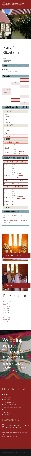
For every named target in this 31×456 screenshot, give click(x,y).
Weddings (7, 399)
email (5, 360)
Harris (5, 306)
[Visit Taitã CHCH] (15, 260)
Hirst (4, 312)
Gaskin (5, 319)
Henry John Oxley (18, 181)
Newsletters (8, 397)
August (5, 317)
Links (5, 409)
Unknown (6, 301)
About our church (9, 402)
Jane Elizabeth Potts (12, 142)
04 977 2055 (17, 367)
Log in (27, 452)
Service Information (10, 404)
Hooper (5, 310)
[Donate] (15, 290)
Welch (5, 308)
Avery (5, 315)
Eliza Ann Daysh (17, 184)
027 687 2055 (10, 371)
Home (6, 394)
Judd (4, 321)
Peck (4, 304)
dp (24, 452)
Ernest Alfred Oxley (19, 162)
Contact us (7, 414)
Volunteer (7, 412)
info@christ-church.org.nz (9, 436)
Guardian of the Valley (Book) (12, 407)
